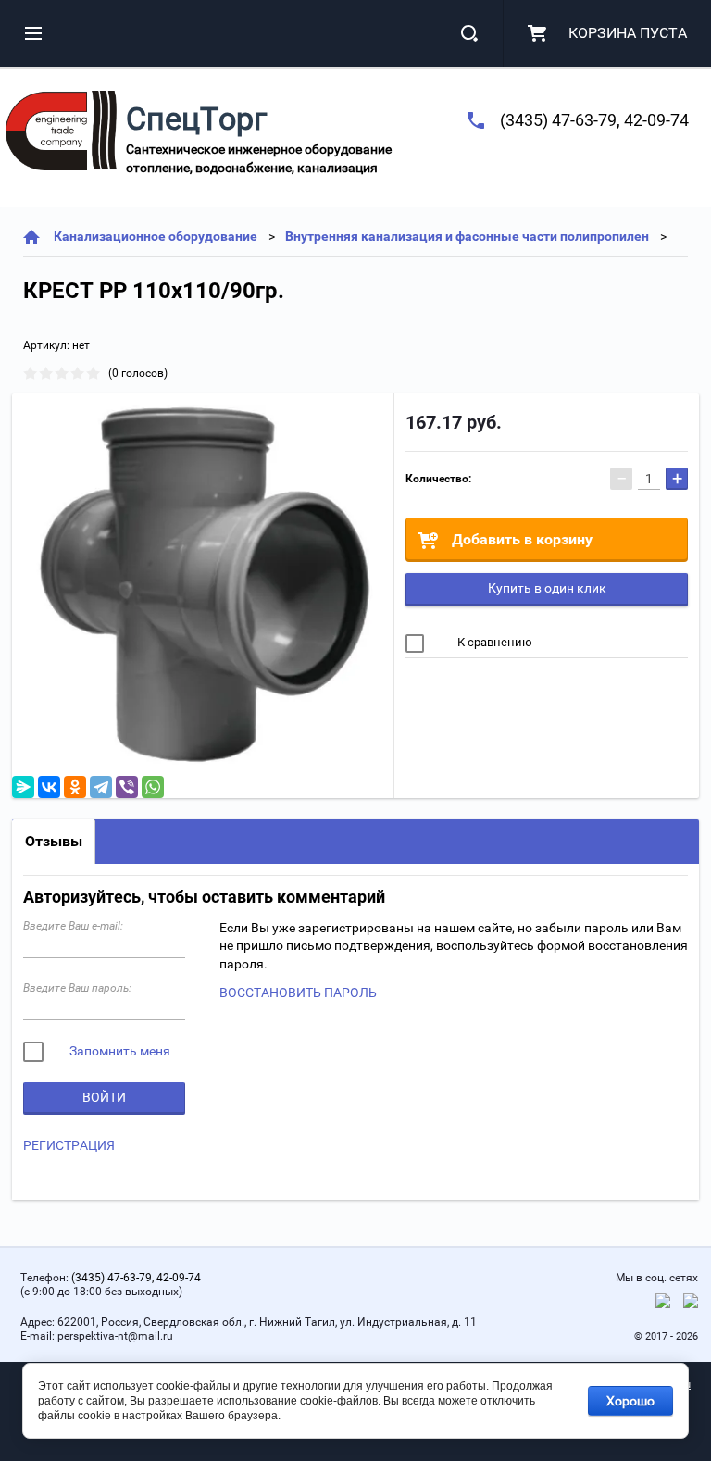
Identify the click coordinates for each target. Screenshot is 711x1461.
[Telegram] (101, 787)
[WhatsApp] (153, 787)
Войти (104, 1097)
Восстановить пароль (298, 992)
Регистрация (69, 1145)
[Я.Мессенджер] (23, 787)
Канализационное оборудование (155, 236)
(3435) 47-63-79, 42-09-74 (594, 120)
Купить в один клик (547, 588)
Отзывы (53, 841)
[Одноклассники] (75, 787)
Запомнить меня (118, 1050)
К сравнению (493, 642)
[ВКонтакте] (49, 787)
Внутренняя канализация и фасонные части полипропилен (467, 236)
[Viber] (127, 787)
